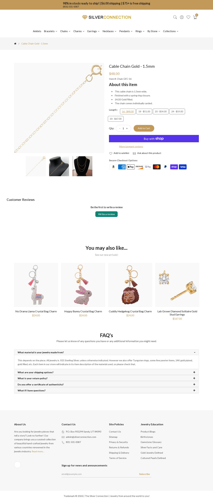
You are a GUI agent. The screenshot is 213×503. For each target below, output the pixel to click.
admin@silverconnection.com (81, 436)
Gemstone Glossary (151, 442)
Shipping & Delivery (119, 452)
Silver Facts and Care (151, 447)
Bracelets (49, 31)
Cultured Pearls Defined (153, 458)
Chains (64, 31)
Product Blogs (148, 431)
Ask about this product (149, 153)
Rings (138, 31)
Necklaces (108, 31)
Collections (169, 31)
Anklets (37, 31)
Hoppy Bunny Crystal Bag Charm (83, 311)
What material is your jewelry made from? (41, 352)
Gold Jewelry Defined (152, 452)
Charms (77, 31)
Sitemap (113, 436)
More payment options (131, 146)
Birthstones (147, 436)
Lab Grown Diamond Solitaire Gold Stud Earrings (177, 313)
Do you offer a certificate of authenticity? (41, 384)
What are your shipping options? (35, 372)
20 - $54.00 (161, 111)
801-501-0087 (73, 442)
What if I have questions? (31, 390)
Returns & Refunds (119, 447)
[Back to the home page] (15, 43)
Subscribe (144, 474)
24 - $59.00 (177, 111)
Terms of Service (117, 458)
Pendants (124, 31)
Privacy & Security (118, 442)
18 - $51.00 (144, 111)
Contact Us (115, 431)
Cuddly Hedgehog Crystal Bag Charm (130, 311)
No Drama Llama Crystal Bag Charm (36, 311)
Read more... (38, 451)
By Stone (152, 31)
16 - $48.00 (128, 111)
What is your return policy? (32, 378)
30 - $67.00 (115, 118)
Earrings (92, 31)
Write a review (106, 214)
